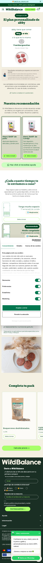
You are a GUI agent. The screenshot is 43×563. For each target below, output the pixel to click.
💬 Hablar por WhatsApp (26, 558)
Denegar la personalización (21, 321)
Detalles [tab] (19, 246)
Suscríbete (21, 5)
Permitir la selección (21, 314)
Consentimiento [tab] (8, 246)
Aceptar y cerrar (21, 308)
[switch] (38, 286)
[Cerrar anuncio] (40, 1)
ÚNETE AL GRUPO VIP (21, 1)
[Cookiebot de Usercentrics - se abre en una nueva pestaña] (32, 240)
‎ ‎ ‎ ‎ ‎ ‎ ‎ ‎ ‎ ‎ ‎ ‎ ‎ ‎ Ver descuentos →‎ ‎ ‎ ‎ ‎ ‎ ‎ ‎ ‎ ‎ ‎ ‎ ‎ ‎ (17, 509)
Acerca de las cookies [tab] (33, 246)
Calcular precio (21, 448)
